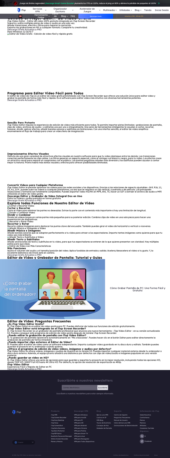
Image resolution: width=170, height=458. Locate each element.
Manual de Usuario (121, 420)
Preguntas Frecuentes (122, 417)
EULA (156, 455)
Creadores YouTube (147, 428)
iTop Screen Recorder (58, 417)
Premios (143, 423)
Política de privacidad (141, 455)
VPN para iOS (78, 423)
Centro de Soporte (120, 415)
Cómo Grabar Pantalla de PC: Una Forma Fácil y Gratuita (137, 289)
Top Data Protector (58, 431)
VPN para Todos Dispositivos (84, 441)
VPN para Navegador (81, 439)
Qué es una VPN (102, 415)
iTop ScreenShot (57, 425)
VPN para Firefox (80, 431)
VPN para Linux (79, 436)
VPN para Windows (81, 415)
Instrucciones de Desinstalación (126, 425)
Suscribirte (102, 388)
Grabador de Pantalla (104, 428)
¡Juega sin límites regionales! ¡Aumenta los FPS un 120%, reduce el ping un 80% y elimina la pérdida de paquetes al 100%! (88, 3)
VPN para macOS (80, 417)
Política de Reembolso (121, 455)
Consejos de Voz (103, 425)
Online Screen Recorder (59, 439)
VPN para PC (78, 420)
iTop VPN (54, 415)
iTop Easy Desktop (57, 420)
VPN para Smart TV (81, 433)
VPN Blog (100, 420)
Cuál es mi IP (101, 417)
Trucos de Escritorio (104, 423)
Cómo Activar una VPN (122, 423)
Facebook (148, 441)
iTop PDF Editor (56, 433)
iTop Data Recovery (58, 428)
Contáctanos (144, 417)
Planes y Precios (57, 441)
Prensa (142, 420)
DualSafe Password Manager (61, 436)
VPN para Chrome (80, 428)
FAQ (73, 16)
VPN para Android (80, 425)
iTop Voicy (54, 423)
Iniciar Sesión (162, 10)
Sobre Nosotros (145, 415)
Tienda (147, 10)
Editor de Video (55, 16)
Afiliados (143, 425)
